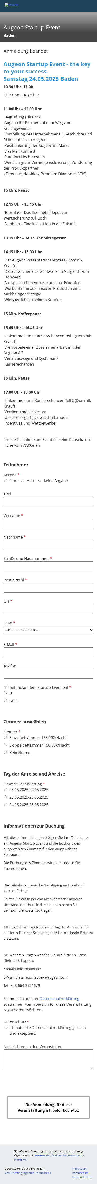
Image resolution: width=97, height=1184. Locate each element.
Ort (8, 601)
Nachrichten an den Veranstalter (33, 1046)
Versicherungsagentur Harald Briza (28, 1173)
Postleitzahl (15, 580)
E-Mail (10, 644)
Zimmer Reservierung (24, 784)
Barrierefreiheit (82, 1177)
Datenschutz (16, 1022)
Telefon (10, 666)
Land (9, 622)
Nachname (14, 537)
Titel (7, 494)
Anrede (11, 475)
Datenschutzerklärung (59, 998)
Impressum (79, 1169)
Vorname (13, 515)
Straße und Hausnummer (27, 558)
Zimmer (12, 732)
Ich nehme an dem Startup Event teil (37, 687)
